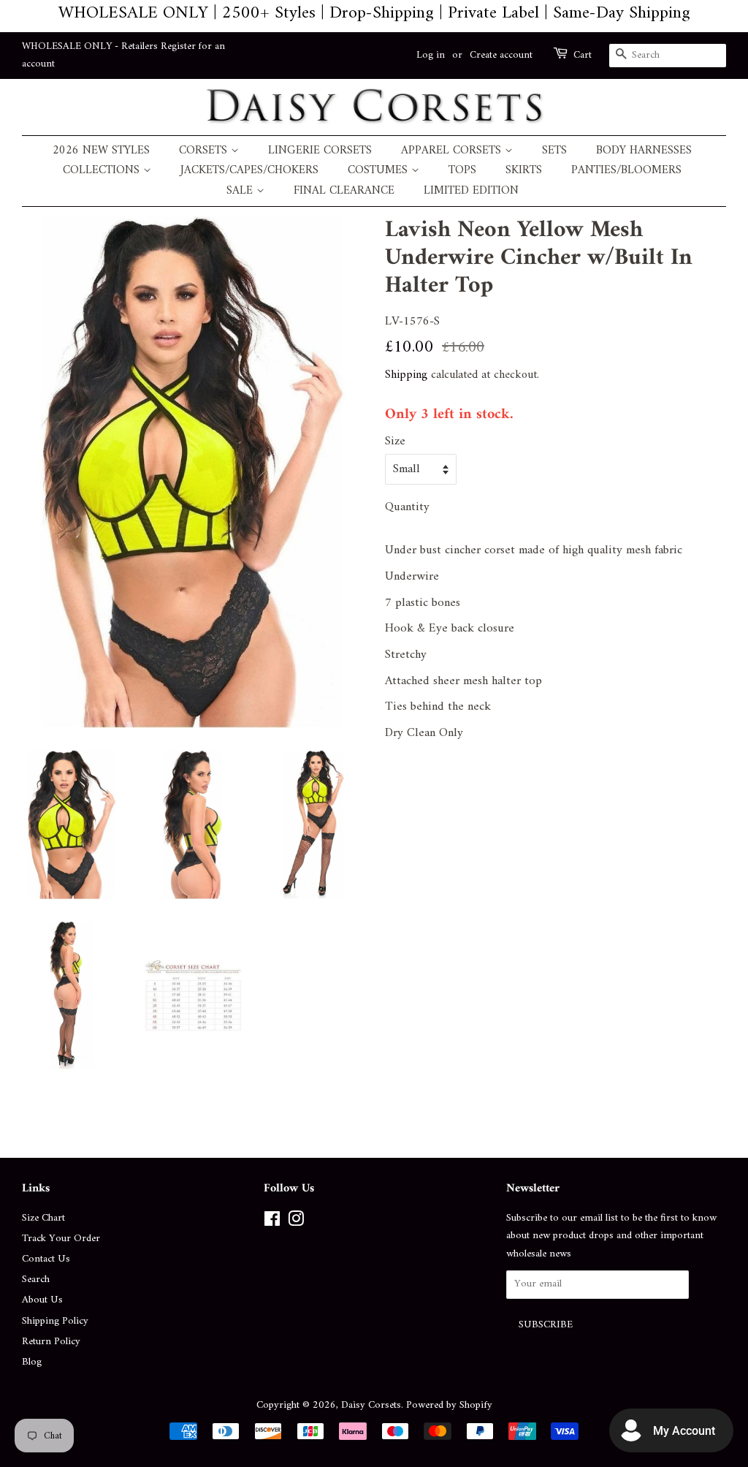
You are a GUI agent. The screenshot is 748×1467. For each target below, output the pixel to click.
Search (36, 1279)
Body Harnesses (644, 151)
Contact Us (46, 1259)
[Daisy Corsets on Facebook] (272, 1222)
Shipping (406, 375)
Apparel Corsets (453, 151)
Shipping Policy (55, 1321)
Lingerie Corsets (320, 151)
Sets (554, 151)
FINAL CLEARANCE (344, 191)
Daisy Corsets (371, 1405)
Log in (430, 55)
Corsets (205, 151)
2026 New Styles (101, 151)
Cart (582, 55)
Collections (103, 171)
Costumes (379, 171)
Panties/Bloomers (626, 171)
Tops (462, 171)
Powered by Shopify (449, 1405)
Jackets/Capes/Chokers (249, 171)
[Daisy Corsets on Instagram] (296, 1222)
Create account (501, 55)
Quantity (407, 507)
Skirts (523, 171)
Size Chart (43, 1218)
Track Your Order (61, 1238)
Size (395, 441)
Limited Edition (471, 191)
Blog (32, 1362)
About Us (42, 1300)
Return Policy (51, 1342)
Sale (241, 191)
